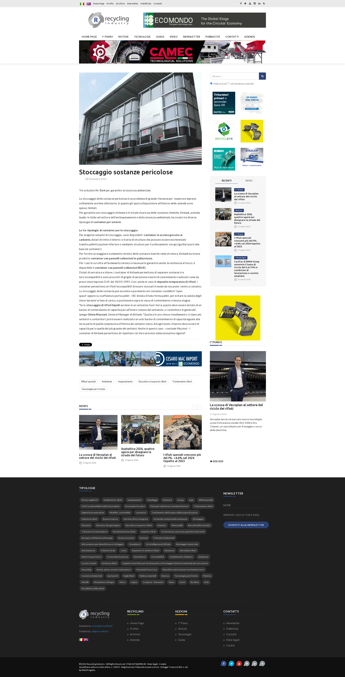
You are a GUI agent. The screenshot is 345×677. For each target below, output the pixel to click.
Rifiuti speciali (88, 381)
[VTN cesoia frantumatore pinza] (252, 131)
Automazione (88, 550)
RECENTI (227, 180)
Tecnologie (241, 258)
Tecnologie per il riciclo (93, 389)
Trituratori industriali (163, 538)
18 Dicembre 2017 (96, 179)
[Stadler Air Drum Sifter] (252, 159)
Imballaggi (152, 500)
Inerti (182, 582)
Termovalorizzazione (117, 556)
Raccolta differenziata (199, 525)
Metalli (85, 582)
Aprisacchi (112, 575)
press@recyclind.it (102, 625)
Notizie (239, 210)
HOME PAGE (89, 36)
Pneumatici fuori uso (146, 569)
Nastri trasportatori (91, 556)
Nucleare (167, 500)
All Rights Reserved (115, 664)
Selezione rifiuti (89, 519)
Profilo (110, 3)
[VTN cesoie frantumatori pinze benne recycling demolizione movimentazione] (238, 318)
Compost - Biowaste (153, 582)
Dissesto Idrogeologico (108, 525)
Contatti (157, 3)
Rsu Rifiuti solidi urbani (93, 588)
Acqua (180, 500)
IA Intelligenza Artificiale (158, 544)
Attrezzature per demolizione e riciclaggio (102, 544)
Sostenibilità (157, 556)
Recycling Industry (96, 664)
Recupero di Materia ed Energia (97, 538)
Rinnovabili (177, 525)
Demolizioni (140, 556)
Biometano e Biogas (104, 582)
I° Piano (239, 190)
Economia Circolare (135, 506)
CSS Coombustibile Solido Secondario (101, 506)
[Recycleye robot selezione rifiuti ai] (224, 131)
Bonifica (195, 582)
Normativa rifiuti (188, 550)
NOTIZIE (123, 36)
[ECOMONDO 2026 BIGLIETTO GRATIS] (204, 20)
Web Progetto (88, 670)
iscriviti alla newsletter (246, 525)
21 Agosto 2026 (218, 414)
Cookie (230, 645)
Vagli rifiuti (128, 575)
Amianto (161, 525)
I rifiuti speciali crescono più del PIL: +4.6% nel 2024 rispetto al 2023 (182, 458)
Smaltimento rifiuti (113, 500)
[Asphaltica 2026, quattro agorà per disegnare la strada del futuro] (140, 429)
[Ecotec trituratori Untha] (224, 103)
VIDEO (174, 36)
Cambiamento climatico (181, 556)
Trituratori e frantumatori (94, 531)
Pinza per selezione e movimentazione (169, 506)
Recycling (86, 569)
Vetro (122, 582)
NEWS (248, 180)
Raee (171, 582)
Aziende (135, 639)
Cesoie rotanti (89, 563)
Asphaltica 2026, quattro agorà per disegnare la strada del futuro (138, 452)
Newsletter (132, 3)
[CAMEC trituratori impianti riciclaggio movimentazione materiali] (172, 51)
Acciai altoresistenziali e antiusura (170, 519)
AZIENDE (249, 36)
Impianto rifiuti (148, 531)
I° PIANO (107, 36)
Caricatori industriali (92, 575)
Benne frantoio (110, 519)
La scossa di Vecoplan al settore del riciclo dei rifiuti (97, 456)
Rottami (144, 538)
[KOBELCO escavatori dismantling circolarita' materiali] (224, 159)
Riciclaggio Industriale (187, 544)
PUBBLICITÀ (212, 36)
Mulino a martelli (148, 575)
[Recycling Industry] (108, 20)
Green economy (126, 538)
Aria (206, 582)
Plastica (207, 575)
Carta (123, 550)
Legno (134, 582)
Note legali (233, 639)
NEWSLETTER (191, 36)
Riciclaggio (198, 519)
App (191, 500)
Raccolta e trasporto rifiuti (152, 381)
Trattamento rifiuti (182, 381)
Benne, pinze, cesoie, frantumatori (114, 569)
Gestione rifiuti (109, 563)
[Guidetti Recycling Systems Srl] (252, 103)
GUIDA (160, 36)
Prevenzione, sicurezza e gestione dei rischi (182, 531)
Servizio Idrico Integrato (136, 519)
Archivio (120, 3)
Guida (181, 639)
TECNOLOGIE (142, 36)
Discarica (86, 525)
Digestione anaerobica (93, 512)
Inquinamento (125, 381)
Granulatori (135, 544)
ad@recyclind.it (100, 631)
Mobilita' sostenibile (120, 512)
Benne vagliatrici (90, 500)
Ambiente (107, 381)
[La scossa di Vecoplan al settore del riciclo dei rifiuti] (98, 432)
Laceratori (141, 512)
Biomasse (169, 550)
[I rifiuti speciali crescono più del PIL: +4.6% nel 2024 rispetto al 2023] (182, 432)
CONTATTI (232, 36)
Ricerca (165, 575)
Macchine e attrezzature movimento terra (183, 569)
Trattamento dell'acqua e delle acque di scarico (175, 512)
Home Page (98, 3)
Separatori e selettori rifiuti (145, 550)
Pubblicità (146, 3)
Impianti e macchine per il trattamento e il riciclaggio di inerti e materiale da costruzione (165, 563)
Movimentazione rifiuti (124, 531)
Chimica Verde (108, 550)
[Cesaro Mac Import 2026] (140, 358)
